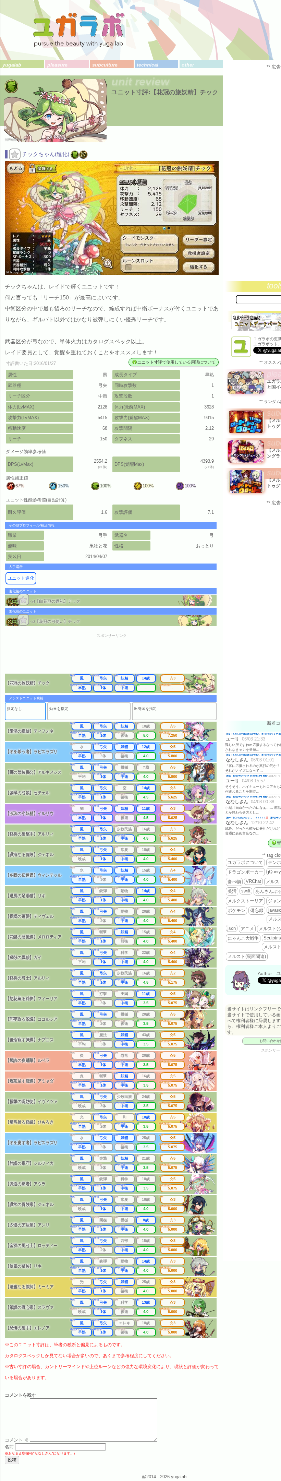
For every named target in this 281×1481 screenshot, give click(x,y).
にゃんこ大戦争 (243, 938)
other (188, 65)
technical (147, 65)
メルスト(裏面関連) (247, 956)
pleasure (57, 65)
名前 (9, 1446)
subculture (104, 65)
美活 (232, 891)
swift (246, 890)
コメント (16, 1440)
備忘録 (257, 910)
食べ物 (234, 881)
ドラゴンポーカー (245, 872)
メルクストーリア (245, 900)
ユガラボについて (245, 862)
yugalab (11, 65)
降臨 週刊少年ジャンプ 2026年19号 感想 (247, 775)
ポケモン (236, 910)
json (232, 928)
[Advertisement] (116, 656)
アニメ (247, 928)
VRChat (253, 881)
